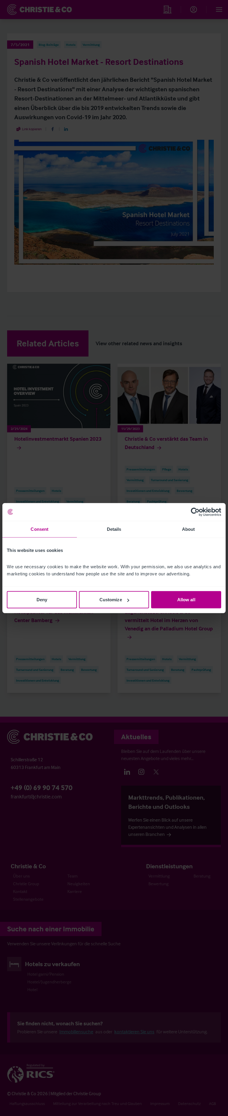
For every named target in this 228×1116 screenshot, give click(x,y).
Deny (42, 599)
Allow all (186, 599)
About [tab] (188, 528)
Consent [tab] (39, 528)
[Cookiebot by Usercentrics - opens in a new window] (195, 511)
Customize (110, 599)
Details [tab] (114, 528)
